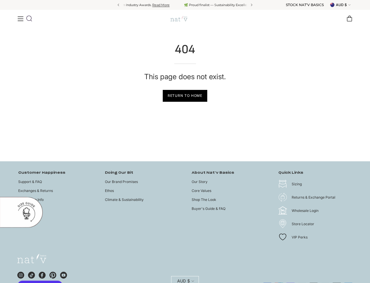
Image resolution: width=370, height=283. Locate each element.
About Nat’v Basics (213, 172)
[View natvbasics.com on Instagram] (20, 274)
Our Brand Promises (121, 182)
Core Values (201, 190)
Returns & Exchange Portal (313, 197)
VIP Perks (300, 237)
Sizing (297, 184)
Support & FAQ (30, 182)
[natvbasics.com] (185, 18)
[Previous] (118, 5)
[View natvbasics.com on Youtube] (63, 274)
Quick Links (290, 172)
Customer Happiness (41, 172)
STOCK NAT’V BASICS (305, 5)
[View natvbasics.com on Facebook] (42, 274)
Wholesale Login (305, 210)
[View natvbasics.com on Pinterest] (52, 274)
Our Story (200, 182)
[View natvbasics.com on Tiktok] (31, 274)
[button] (29, 18)
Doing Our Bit (119, 172)
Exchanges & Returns (35, 190)
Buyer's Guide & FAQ (208, 208)
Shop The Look (204, 199)
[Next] (251, 5)
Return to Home (185, 95)
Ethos (109, 190)
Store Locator (303, 224)
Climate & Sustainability (124, 199)
